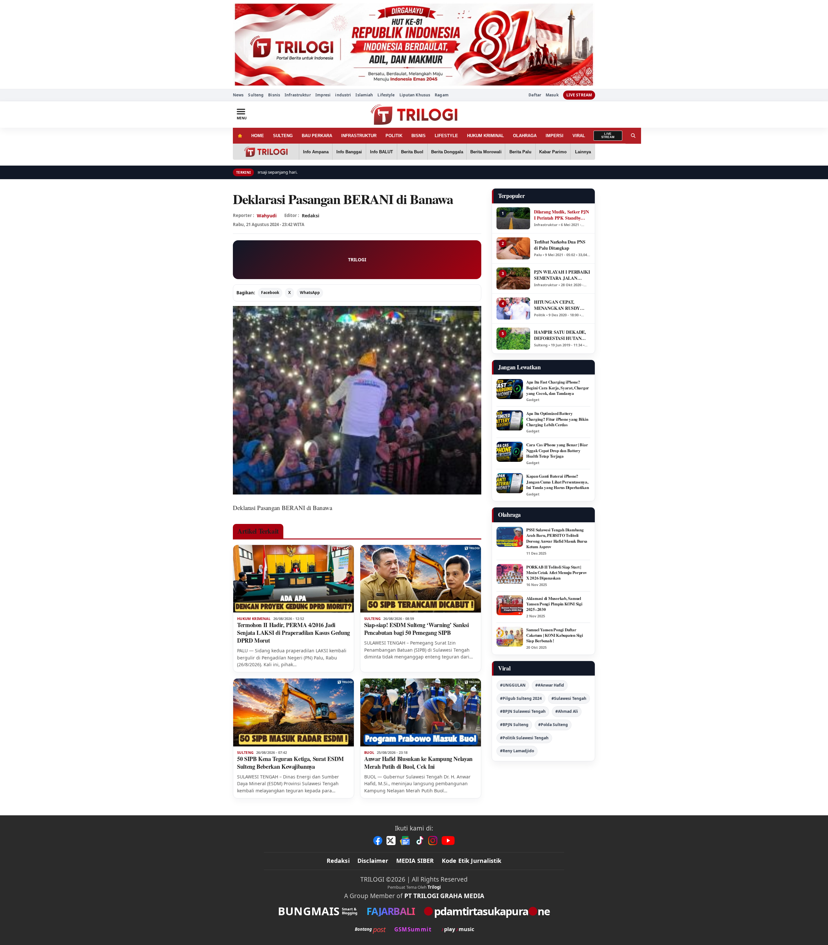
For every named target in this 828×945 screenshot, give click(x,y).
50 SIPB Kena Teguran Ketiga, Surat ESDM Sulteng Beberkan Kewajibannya (290, 763)
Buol (369, 752)
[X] (391, 840)
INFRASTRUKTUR (358, 135)
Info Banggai (349, 151)
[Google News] (405, 840)
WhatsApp (310, 292)
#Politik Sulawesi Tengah (524, 738)
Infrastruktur (298, 95)
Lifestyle (386, 95)
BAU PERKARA (317, 135)
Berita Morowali (486, 151)
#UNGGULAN (513, 685)
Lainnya (583, 151)
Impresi (323, 95)
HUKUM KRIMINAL (485, 135)
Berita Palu (520, 151)
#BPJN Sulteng (514, 724)
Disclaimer (372, 860)
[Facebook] (377, 840)
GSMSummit (412, 929)
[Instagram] (432, 840)
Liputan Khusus (414, 95)
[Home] (240, 136)
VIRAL (578, 135)
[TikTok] (419, 840)
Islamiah (364, 95)
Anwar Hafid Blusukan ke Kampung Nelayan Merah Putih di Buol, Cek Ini (418, 763)
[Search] (633, 136)
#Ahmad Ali (566, 711)
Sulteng (256, 95)
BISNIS (418, 135)
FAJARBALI (390, 911)
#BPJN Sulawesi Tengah (523, 711)
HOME (257, 135)
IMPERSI (554, 135)
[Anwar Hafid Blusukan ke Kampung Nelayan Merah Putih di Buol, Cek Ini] (420, 712)
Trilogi (434, 887)
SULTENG (283, 135)
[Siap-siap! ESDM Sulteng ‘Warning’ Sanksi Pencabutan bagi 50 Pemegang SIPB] (420, 579)
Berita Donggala (447, 151)
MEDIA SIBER (415, 860)
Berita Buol (412, 151)
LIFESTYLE (446, 135)
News (238, 95)
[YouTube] (448, 840)
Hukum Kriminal (254, 618)
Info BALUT (381, 151)
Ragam (442, 95)
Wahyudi (267, 215)
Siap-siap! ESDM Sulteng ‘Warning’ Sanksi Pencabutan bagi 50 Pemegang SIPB (416, 629)
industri (343, 95)
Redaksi (338, 860)
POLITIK (394, 135)
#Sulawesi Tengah (568, 698)
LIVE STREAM (579, 95)
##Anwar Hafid (549, 685)
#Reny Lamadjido (517, 751)
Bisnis (274, 95)
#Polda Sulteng (553, 724)
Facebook (270, 292)
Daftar (534, 95)
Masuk (552, 95)
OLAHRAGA (525, 135)
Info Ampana (316, 151)
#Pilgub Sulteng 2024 (521, 698)
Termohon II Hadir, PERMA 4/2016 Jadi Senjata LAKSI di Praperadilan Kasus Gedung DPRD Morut (293, 633)
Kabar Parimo (553, 151)
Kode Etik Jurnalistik (472, 860)
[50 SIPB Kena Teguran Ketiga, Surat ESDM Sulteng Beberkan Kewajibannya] (293, 712)
